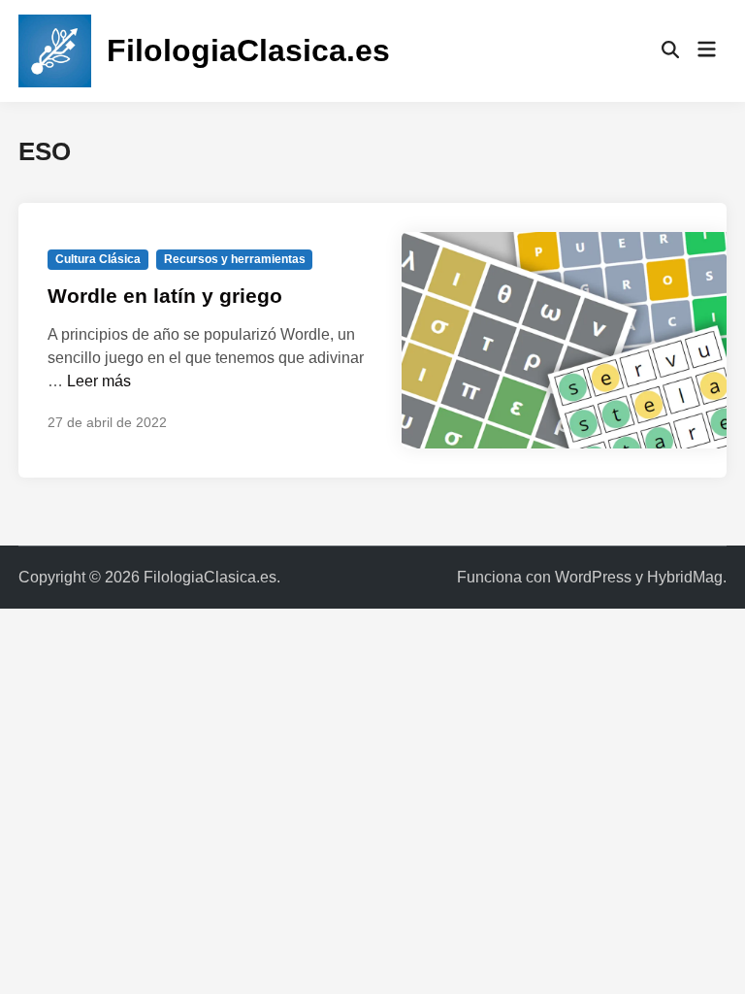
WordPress (593, 577)
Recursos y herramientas (235, 259)
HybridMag (685, 577)
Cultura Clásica (98, 259)
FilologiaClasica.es (248, 50)
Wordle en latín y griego (165, 295)
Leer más (99, 381)
